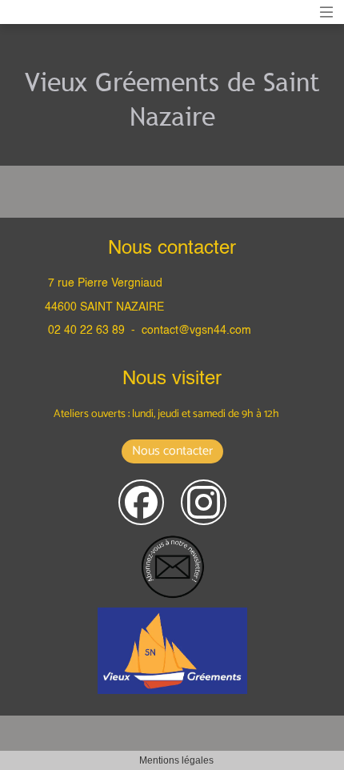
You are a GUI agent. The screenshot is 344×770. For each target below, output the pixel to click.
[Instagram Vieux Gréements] (203, 502)
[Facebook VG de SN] (141, 502)
